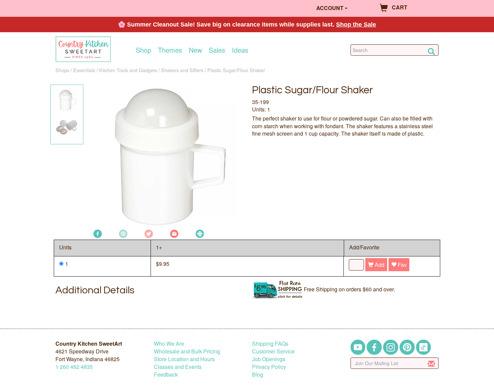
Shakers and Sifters (182, 70)
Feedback (166, 374)
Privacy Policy (269, 367)
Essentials (84, 70)
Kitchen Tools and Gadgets (128, 70)
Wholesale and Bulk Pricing (187, 351)
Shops (62, 70)
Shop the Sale (356, 24)
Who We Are (169, 343)
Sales (217, 50)
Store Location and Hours (184, 359)
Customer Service (273, 351)
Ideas (240, 50)
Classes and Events (178, 367)
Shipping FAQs (270, 343)
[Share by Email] (174, 233)
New (195, 50)
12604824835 (74, 367)
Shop (143, 50)
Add (378, 265)
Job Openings (268, 359)
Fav (402, 265)
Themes (170, 50)
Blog (257, 374)
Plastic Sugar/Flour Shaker (236, 70)
